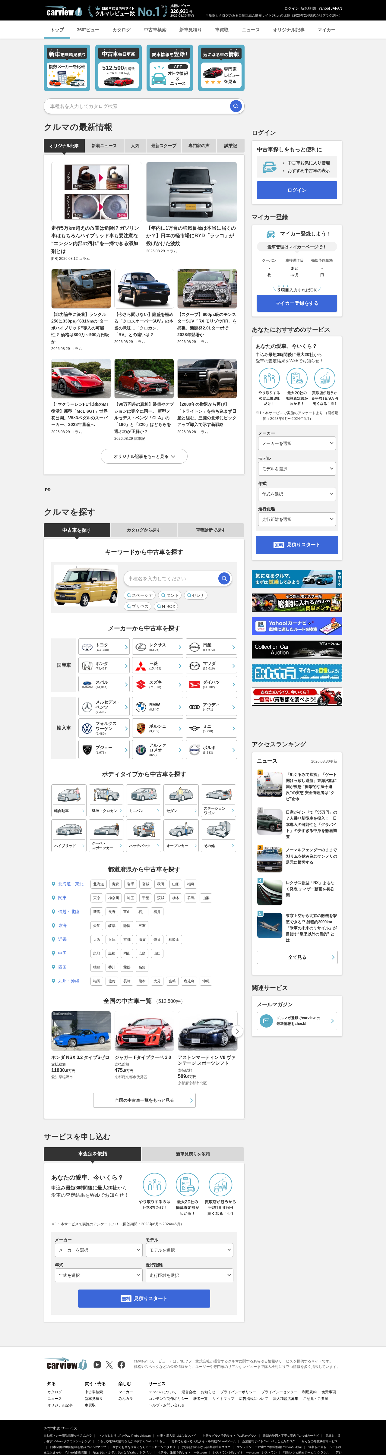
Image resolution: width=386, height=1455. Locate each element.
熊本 (142, 981)
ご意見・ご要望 (315, 1399)
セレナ (198, 595)
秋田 (160, 884)
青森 (115, 884)
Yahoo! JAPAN (330, 8)
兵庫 (111, 939)
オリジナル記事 (289, 29)
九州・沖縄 (68, 981)
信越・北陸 (68, 911)
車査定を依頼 (92, 1153)
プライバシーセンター (279, 1392)
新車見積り (190, 29)
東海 (62, 925)
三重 (142, 926)
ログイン (291, 8)
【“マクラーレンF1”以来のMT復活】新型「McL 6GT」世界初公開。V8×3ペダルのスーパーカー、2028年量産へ (80, 414)
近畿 (62, 939)
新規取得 (308, 8)
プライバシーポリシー (238, 1392)
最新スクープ (163, 145)
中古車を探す (76, 530)
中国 (62, 953)
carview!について (163, 1392)
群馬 (191, 898)
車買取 (222, 29)
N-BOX (168, 606)
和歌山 (174, 939)
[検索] (236, 106)
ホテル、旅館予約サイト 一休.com (182, 1452)
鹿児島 (189, 981)
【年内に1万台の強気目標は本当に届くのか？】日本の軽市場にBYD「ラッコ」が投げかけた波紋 (191, 235)
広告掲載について (253, 1399)
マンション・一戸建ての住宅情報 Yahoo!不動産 (269, 1447)
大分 (157, 981)
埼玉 (130, 898)
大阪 (96, 939)
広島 (142, 953)
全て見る (297, 957)
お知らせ (208, 1392)
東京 (96, 898)
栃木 (175, 898)
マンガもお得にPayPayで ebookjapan (124, 1435)
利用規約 (309, 1392)
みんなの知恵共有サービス (320, 1441)
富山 (127, 912)
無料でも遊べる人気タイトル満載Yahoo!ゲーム (204, 1441)
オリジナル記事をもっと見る (141, 456)
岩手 (130, 884)
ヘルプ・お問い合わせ (167, 1405)
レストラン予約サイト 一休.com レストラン (245, 1452)
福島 (191, 884)
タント (172, 595)
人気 (135, 145)
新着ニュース (104, 145)
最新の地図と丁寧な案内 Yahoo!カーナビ (291, 1435)
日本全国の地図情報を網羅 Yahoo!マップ (78, 1447)
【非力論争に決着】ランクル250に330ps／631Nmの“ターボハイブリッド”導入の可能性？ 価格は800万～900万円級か (80, 328)
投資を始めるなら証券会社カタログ (206, 1447)
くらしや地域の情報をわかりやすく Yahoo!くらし (131, 1441)
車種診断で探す (211, 530)
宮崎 (172, 981)
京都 (127, 939)
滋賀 (142, 939)
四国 (62, 967)
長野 (111, 912)
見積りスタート (151, 1298)
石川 (142, 912)
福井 (157, 912)
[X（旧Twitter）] (109, 1365)
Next (237, 1031)
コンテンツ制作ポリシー (168, 1399)
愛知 (96, 926)
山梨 (206, 898)
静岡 (127, 926)
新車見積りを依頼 (193, 1153)
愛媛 (127, 967)
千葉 (145, 898)
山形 (175, 884)
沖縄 (206, 981)
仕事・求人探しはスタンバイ (176, 1435)
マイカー (327, 29)
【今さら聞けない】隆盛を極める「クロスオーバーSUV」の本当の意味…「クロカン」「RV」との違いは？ (143, 324)
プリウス (140, 606)
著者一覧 (200, 1399)
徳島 (96, 967)
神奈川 (113, 898)
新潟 (96, 912)
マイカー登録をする (297, 303)
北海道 (98, 884)
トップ (57, 29)
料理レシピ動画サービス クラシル (306, 1452)
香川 (111, 967)
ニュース (251, 29)
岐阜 (111, 926)
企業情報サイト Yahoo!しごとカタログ (268, 1441)
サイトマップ (223, 1399)
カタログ (121, 29)
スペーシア (142, 595)
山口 (157, 953)
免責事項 (328, 1392)
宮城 (145, 884)
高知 (142, 967)
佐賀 (111, 981)
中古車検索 (155, 29)
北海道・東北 (71, 884)
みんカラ (126, 1399)
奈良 (157, 939)
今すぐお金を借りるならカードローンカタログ (144, 1447)
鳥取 (96, 953)
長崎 (127, 981)
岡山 (127, 953)
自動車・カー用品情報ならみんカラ (68, 1435)
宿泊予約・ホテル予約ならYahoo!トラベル (122, 1452)
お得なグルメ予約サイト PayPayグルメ (230, 1435)
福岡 (96, 981)
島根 (111, 953)
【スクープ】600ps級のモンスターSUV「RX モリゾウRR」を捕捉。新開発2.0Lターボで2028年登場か (207, 324)
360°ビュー (88, 29)
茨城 (160, 898)
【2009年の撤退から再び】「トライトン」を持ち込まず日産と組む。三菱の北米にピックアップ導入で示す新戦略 (206, 414)
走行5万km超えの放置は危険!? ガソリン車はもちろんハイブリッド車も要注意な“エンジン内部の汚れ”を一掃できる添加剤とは (95, 239)
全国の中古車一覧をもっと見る (144, 1100)
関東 (62, 898)
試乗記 (230, 145)
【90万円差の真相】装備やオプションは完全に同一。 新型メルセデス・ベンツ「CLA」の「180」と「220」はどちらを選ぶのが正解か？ (144, 418)
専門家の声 (199, 145)
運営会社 (189, 1392)
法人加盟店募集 (285, 1399)
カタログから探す (144, 530)
